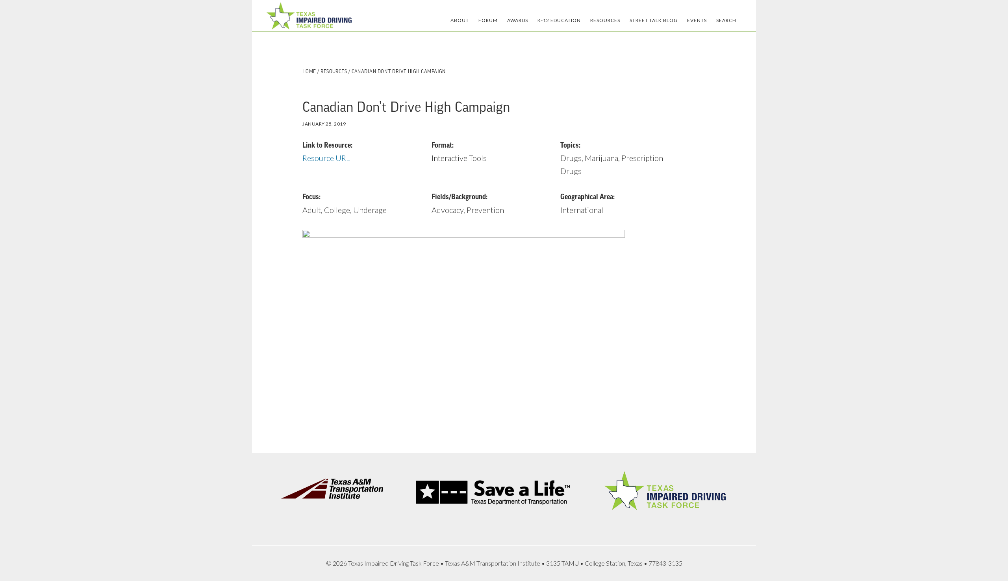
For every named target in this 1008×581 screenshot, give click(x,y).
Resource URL (326, 158)
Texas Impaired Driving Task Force (309, 16)
